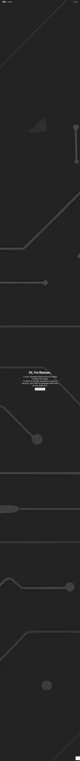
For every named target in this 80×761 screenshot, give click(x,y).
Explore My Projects (40, 389)
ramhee (10, 2)
